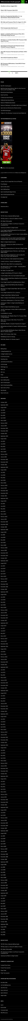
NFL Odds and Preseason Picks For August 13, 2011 (13, 22)
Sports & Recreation (5, 186)
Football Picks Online (5, 965)
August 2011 (3, 778)
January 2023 (4, 456)
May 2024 (3, 415)
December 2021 (4, 490)
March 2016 (3, 654)
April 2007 (3, 906)
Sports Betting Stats (5, 379)
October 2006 (4, 921)
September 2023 (4, 436)
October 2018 (4, 589)
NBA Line (3, 369)
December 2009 (4, 823)
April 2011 (3, 789)
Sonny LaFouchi (4, 990)
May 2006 (3, 934)
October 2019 (4, 558)
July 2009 (3, 836)
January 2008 (4, 882)
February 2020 (4, 547)
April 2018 (3, 604)
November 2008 (4, 856)
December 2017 (4, 615)
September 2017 (4, 623)
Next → (17, 73)
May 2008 (3, 872)
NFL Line (3, 372)
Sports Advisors (4, 992)
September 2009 (4, 830)
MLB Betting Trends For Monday (8, 336)
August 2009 (3, 833)
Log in (2, 1004)
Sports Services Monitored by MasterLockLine (11, 107)
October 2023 (4, 433)
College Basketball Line (6, 351)
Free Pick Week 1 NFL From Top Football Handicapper (13, 275)
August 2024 (3, 407)
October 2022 (4, 464)
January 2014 (4, 703)
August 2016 (3, 649)
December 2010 (4, 799)
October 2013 (4, 711)
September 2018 (4, 591)
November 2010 (4, 802)
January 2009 (4, 851)
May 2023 (3, 446)
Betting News (4, 348)
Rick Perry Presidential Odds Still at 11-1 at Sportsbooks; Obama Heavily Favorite (11, 17)
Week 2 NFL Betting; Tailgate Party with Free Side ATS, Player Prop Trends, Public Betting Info (13, 255)
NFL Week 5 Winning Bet (6, 221)
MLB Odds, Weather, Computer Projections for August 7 (13, 323)
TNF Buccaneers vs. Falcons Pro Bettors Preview (11, 218)
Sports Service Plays (5, 387)
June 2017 (3, 630)
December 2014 (4, 682)
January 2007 (4, 913)
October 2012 (4, 742)
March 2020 (3, 545)
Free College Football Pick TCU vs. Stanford (10, 292)
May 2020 (3, 540)
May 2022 (3, 477)
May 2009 (3, 841)
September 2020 (4, 529)
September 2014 (4, 690)
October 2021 (4, 495)
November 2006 (4, 919)
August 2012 (3, 747)
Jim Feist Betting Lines (6, 985)
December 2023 (4, 428)
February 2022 (4, 485)
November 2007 (4, 887)
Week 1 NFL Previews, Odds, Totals (8, 334)
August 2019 (3, 563)
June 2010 (3, 812)
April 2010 (3, 815)
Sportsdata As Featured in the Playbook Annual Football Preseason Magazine (12, 46)
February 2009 (4, 849)
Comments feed (4, 1010)
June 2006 (3, 932)
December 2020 (4, 521)
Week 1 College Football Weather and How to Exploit (12, 297)
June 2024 (3, 412)
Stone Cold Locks (4, 392)
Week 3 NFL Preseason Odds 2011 (9, 10)
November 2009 (4, 825)
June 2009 (3, 838)
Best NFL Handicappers (6, 85)
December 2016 (4, 643)
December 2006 (4, 916)
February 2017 (4, 638)
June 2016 (3, 651)
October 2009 (4, 828)
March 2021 (3, 514)
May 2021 (3, 508)
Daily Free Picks (4, 95)
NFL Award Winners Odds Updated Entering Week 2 (12, 258)
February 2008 (4, 880)
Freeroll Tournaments (5, 967)
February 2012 (4, 763)
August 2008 (3, 864)
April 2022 (3, 480)
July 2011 (3, 781)
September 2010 (4, 807)
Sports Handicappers (5, 382)
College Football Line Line (6, 354)
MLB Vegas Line (4, 367)
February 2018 (4, 610)
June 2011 (3, 784)
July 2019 (3, 566)
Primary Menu (26, 1)
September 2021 (4, 498)
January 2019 (4, 581)
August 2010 (3, 810)
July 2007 (3, 898)
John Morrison (4, 987)
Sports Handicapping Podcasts (7, 194)
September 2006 (4, 924)
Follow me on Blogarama (20, 172)
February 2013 (4, 732)
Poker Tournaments (5, 973)
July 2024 (3, 410)
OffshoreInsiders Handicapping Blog (11, 2)
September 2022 (4, 467)
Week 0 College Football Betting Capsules (10, 306)
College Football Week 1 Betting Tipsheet (10, 295)
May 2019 (3, 571)
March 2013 (3, 729)
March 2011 (3, 791)
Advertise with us (4, 206)
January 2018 (4, 612)
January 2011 (4, 797)
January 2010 (4, 820)
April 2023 (3, 449)
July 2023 (3, 441)
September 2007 (4, 893)
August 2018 (3, 594)
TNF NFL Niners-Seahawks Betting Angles (10, 216)
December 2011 (4, 768)
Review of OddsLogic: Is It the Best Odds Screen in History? (14, 105)
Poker (2, 374)
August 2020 (3, 532)
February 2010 (4, 817)
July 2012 (3, 750)
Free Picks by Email (5, 356)
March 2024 (3, 420)
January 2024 (4, 425)
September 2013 (4, 714)
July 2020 (3, 534)
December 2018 (4, 584)
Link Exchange (4, 364)
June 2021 (3, 506)
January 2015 (4, 680)
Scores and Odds (4, 377)
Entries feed (3, 1007)
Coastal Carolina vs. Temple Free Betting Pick (11, 261)
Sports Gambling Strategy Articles (8, 191)
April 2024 (3, 417)
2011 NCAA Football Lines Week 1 (9, 57)
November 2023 (4, 430)
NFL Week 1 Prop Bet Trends (7, 270)
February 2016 (4, 656)
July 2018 (3, 597)
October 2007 (4, 890)
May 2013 (3, 724)
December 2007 (4, 885)
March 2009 (3, 846)
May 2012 (3, 755)
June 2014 (3, 698)
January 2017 (4, 641)
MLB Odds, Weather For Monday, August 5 (10, 339)
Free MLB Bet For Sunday (6, 313)
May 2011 (3, 786)
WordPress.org (4, 1012)
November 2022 (4, 462)
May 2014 (3, 701)
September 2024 (4, 405)
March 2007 (3, 908)
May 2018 (3, 602)
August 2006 (3, 926)
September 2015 (4, 667)
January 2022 (4, 488)
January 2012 (4, 765)
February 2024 (4, 423)
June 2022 (3, 475)
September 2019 (4, 560)
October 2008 (4, 859)
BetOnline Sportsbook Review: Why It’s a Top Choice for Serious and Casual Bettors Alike (13, 89)
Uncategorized (4, 197)
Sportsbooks (3, 390)
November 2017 (4, 617)
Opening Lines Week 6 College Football (9, 227)
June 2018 (3, 599)
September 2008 (4, 862)
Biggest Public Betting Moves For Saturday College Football (14, 248)
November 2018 (4, 586)
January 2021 (4, 519)
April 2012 (3, 758)
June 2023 (3, 443)
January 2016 (4, 659)
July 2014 (3, 695)
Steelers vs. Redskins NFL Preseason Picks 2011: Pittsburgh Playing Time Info (12, 34)
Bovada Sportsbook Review (7, 92)
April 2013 (3, 727)
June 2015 (3, 672)
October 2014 (4, 688)
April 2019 (3, 573)
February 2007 (4, 911)
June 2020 (3, 537)
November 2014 (4, 685)
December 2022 (4, 459)
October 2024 (4, 402)
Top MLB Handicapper (6, 110)
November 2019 (4, 555)
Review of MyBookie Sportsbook (8, 102)
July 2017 (3, 628)
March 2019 (3, 576)
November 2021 (4, 493)
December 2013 (4, 706)
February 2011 (4, 794)
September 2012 (4, 745)
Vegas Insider (4, 995)
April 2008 (3, 875)
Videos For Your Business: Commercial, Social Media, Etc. (13, 113)
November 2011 (4, 771)
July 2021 (3, 503)
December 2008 (4, 854)
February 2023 (4, 454)
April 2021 (3, 511)
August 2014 (3, 693)
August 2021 (3, 501)
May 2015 (3, 675)
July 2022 (3, 472)
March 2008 (3, 877)
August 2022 (3, 469)
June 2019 (3, 568)
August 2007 (3, 895)
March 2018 (3, 607)
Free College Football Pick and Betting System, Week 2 (13, 282)
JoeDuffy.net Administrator (12, 11)
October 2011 (4, 773)
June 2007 (3, 900)
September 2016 (4, 646)
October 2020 (4, 527)
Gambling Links (4, 359)
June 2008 (3, 869)
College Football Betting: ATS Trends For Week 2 (11, 273)
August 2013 (3, 716)
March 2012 (3, 760)
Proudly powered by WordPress (7, 1019)
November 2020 (4, 524)
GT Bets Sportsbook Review (7, 97)
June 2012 (3, 752)
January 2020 (4, 550)
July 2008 (3, 867)
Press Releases (4, 184)
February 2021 (4, 516)
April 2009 (3, 843)
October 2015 (4, 664)
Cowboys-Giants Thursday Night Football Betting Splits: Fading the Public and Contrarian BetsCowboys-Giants (13, 238)
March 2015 (3, 677)
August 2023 (3, 438)
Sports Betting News (5, 189)
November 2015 (4, 662)
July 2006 (3, 929)
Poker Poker (3, 970)
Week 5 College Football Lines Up (8, 242)
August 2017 (3, 625)
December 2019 (4, 553)
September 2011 (4, 776)
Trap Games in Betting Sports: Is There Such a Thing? (12, 300)
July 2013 (3, 719)
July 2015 (3, 669)
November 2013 (4, 708)
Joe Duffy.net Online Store (6, 361)
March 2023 (3, 451)
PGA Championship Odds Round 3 (9, 28)
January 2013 (4, 734)
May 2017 (3, 633)
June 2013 (3, 721)
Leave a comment (21, 11)
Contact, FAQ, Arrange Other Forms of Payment (11, 181)
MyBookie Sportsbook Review (7, 100)
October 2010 (4, 804)
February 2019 (4, 578)
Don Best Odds (4, 982)
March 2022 (3, 482)
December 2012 (4, 737)
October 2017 (4, 620)
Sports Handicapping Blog (6, 385)
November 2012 (4, 739)
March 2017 (3, 636)
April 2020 (3, 542)
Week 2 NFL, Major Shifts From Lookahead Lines (11, 264)
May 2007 (3, 903)
